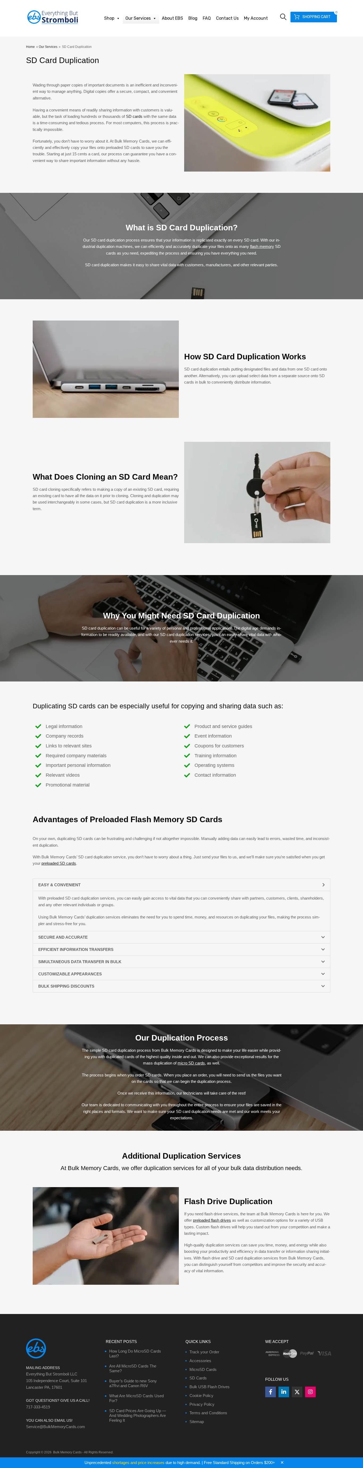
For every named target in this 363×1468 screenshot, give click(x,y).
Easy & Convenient (59, 885)
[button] (181, 885)
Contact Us (227, 18)
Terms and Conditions (208, 1413)
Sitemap (196, 1421)
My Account (256, 18)
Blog (192, 18)
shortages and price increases (138, 1462)
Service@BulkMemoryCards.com (55, 1426)
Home (30, 47)
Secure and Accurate (63, 937)
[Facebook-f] (270, 1392)
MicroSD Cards (203, 1369)
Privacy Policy (201, 1404)
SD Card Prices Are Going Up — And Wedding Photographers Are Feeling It (137, 1415)
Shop (109, 18)
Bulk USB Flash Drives (209, 1386)
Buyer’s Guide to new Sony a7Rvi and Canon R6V (133, 1383)
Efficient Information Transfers (75, 949)
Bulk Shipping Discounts (66, 986)
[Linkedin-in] (283, 1392)
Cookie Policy (201, 1395)
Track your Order (204, 1352)
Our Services (138, 18)
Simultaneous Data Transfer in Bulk (79, 961)
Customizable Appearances (70, 974)
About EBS (172, 18)
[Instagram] (310, 1392)
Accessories (200, 1360)
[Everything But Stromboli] (52, 24)
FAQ (207, 18)
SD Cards (198, 1378)
